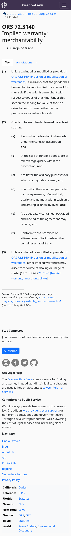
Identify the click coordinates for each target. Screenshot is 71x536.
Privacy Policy (11, 480)
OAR (21, 515)
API (4, 458)
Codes (23, 487)
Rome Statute (27, 526)
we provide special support (41, 410)
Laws (22, 510)
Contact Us (9, 463)
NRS (21, 504)
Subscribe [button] (10, 351)
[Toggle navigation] (64, 5)
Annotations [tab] (26, 62)
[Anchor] (55, 113)
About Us (8, 452)
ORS (12, 13)
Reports (7, 469)
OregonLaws (33, 5)
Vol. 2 (21, 13)
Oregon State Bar (19, 379)
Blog (5, 446)
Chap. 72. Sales (47, 13)
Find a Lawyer (11, 441)
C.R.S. (22, 493)
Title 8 (31, 13)
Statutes (24, 498)
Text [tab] (7, 62)
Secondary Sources (14, 474)
